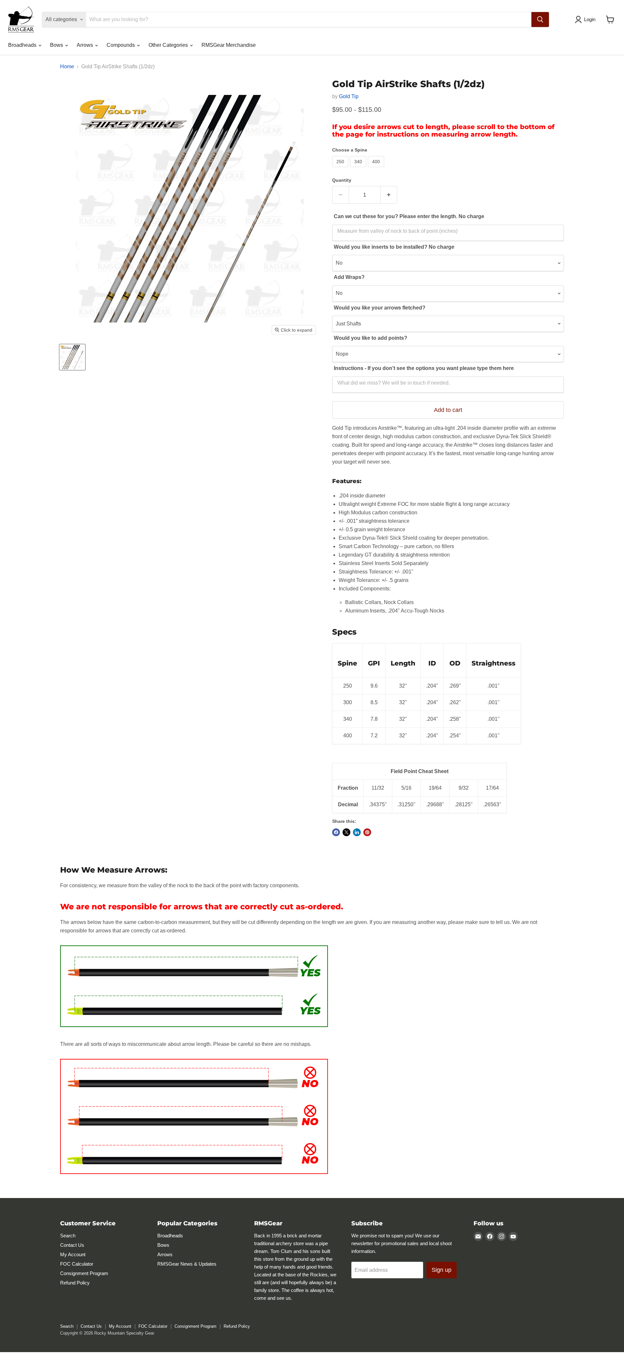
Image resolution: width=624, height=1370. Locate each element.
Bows (57, 45)
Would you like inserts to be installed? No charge (394, 247)
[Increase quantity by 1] (389, 195)
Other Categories (169, 45)
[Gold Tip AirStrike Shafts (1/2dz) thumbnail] (72, 357)
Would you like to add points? (370, 338)
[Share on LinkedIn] (357, 832)
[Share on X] (346, 832)
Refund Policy (75, 1282)
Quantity (341, 180)
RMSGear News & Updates (186, 1264)
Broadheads (23, 45)
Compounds (121, 45)
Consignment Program (84, 1273)
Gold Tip (348, 96)
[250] (341, 168)
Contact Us (72, 1245)
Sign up (441, 1270)
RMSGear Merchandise (229, 45)
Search (67, 1235)
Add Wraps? (349, 277)
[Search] (540, 19)
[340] (359, 168)
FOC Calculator (76, 1264)
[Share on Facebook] (336, 832)
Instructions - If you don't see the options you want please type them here (424, 368)
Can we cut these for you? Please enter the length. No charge (409, 216)
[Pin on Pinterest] (367, 832)
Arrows (85, 45)
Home (67, 66)
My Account (72, 1254)
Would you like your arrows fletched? (379, 307)
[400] (377, 168)
